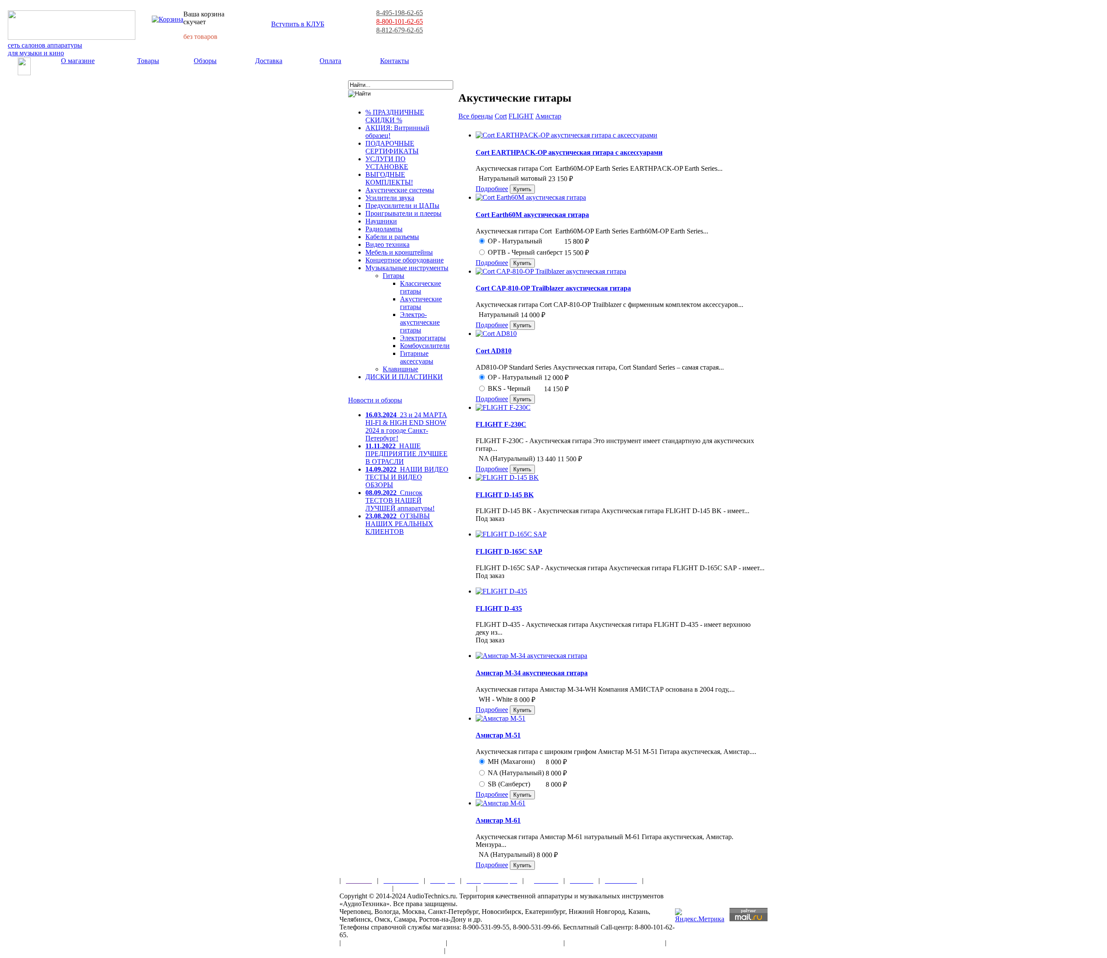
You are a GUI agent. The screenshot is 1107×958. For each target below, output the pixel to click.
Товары (148, 60)
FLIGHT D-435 (499, 608)
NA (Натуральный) (507, 458)
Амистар (548, 116)
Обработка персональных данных (505, 942)
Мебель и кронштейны (399, 252)
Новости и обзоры (375, 400)
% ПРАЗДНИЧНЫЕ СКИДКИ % (394, 116)
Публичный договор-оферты (615, 942)
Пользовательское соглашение (393, 942)
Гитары (393, 275)
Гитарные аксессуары (416, 357)
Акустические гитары (421, 302)
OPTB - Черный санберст (525, 252)
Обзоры (205, 60)
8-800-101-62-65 (399, 21)
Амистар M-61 (498, 820)
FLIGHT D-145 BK (505, 494)
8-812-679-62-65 (399, 30)
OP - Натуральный (515, 241)
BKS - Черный (509, 388)
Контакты (394, 60)
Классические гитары (420, 287)
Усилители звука (389, 197)
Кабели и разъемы (392, 236)
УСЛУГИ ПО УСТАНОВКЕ (386, 162)
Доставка (268, 60)
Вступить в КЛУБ (297, 24)
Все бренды (475, 116)
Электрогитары (423, 338)
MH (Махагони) (511, 761)
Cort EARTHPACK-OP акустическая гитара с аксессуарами (569, 152)
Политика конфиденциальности (389, 950)
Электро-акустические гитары (420, 322)
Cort (501, 116)
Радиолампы (384, 229)
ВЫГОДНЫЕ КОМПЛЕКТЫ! (389, 178)
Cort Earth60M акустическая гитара (532, 214)
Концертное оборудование (404, 260)
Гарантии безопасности (435, 888)
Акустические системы (399, 190)
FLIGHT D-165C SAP (509, 551)
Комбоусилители (425, 345)
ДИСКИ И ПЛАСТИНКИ (404, 376)
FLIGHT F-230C (501, 424)
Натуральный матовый (513, 178)
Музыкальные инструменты (406, 267)
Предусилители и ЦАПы (402, 205)
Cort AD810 (494, 350)
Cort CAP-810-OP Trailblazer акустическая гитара (553, 288)
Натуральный (499, 314)
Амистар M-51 (498, 735)
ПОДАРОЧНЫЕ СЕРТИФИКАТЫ (392, 147)
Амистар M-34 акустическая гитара (532, 673)
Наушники (381, 221)
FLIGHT (521, 116)
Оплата (330, 60)
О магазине (78, 60)
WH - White (495, 699)
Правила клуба (363, 888)
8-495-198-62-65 (399, 12)
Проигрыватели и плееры (403, 213)
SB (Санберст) (509, 784)
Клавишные (400, 369)
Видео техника (387, 244)
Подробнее (492, 188)
